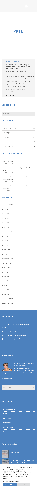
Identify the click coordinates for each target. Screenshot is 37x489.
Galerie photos (8, 427)
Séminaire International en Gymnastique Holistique (16, 187)
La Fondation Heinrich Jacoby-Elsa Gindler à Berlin (17, 169)
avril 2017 (5, 218)
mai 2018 (5, 209)
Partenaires (7, 423)
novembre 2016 (7, 232)
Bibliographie (8, 418)
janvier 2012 (6, 294)
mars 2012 (5, 285)
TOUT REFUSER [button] (24, 484)
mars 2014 (5, 254)
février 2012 (6, 290)
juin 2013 (5, 272)
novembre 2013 (7, 258)
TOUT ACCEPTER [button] (10, 484)
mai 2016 (5, 241)
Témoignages (8, 146)
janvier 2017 (6, 227)
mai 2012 (5, 281)
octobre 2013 (6, 263)
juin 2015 (5, 245)
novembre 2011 (7, 303)
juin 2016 (5, 236)
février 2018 (6, 214)
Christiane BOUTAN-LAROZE (18, 89)
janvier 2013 (6, 276)
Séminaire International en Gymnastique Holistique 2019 (16, 178)
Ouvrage (7, 133)
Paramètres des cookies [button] (11, 481)
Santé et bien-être (12, 61)
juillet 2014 (6, 250)
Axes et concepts (10, 128)
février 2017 (6, 223)
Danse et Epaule (9, 409)
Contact (6, 432)
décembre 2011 (7, 299)
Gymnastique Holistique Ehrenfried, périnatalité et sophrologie (18, 67)
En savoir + (12, 95)
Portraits (7, 137)
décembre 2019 (7, 205)
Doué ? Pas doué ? (8, 161)
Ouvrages (6, 414)
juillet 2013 (6, 267)
